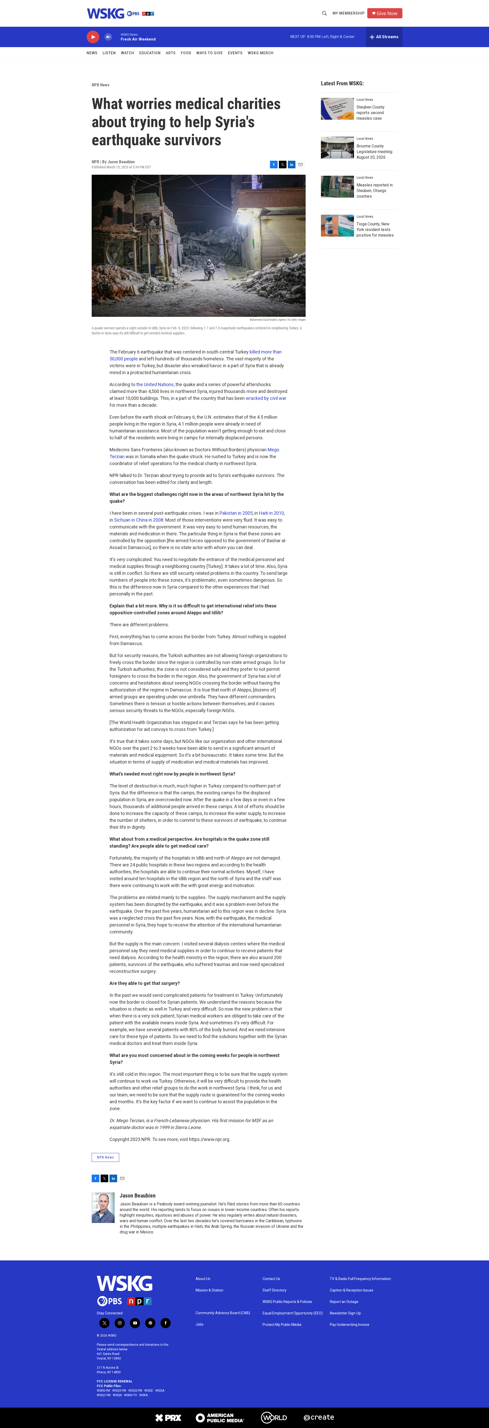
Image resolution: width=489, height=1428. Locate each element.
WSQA (159, 1390)
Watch (127, 53)
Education (150, 53)
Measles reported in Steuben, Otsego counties (375, 191)
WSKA (143, 1395)
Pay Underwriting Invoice (349, 1325)
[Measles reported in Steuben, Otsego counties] (337, 187)
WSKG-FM (103, 1390)
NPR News (101, 84)
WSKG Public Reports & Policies (287, 1302)
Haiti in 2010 (271, 513)
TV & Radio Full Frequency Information (360, 1279)
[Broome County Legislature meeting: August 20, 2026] (337, 148)
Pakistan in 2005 (236, 513)
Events (235, 53)
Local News (365, 100)
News (92, 53)
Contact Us (271, 1279)
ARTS (171, 53)
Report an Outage (344, 1302)
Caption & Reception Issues (351, 1290)
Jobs (199, 1324)
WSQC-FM (104, 1395)
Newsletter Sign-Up (345, 1313)
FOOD (186, 53)
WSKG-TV (130, 1395)
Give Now (387, 13)
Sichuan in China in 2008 (138, 520)
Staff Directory (275, 1290)
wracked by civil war (266, 398)
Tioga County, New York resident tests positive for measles (375, 230)
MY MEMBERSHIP (349, 13)
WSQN (117, 1395)
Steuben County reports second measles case (371, 113)
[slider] (116, 36)
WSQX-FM (119, 1390)
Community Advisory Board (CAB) (223, 1313)
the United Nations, (155, 384)
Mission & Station (209, 1290)
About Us (203, 1279)
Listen (109, 53)
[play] (93, 37)
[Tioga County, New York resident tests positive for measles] (337, 226)
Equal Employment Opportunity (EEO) (293, 1313)
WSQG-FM (135, 1390)
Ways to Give (209, 53)
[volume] (108, 37)
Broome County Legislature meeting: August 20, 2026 (375, 152)
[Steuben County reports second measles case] (337, 109)
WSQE (148, 1390)
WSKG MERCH (261, 53)
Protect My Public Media (282, 1325)
